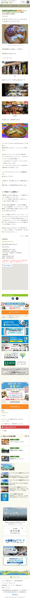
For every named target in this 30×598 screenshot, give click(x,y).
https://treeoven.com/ (7, 241)
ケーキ (4, 12)
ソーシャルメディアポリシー (8, 583)
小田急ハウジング (5, 587)
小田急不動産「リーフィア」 (7, 585)
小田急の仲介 (18, 585)
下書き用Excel (4, 412)
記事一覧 (27, 436)
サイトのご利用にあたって (7, 580)
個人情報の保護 (18, 580)
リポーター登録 (23, 315)
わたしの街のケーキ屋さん (8, 13)
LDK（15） (22, 236)
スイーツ (24, 10)
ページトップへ (16, 577)
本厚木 (14, 10)
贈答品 (22, 12)
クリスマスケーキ (15, 12)
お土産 (8, 12)
